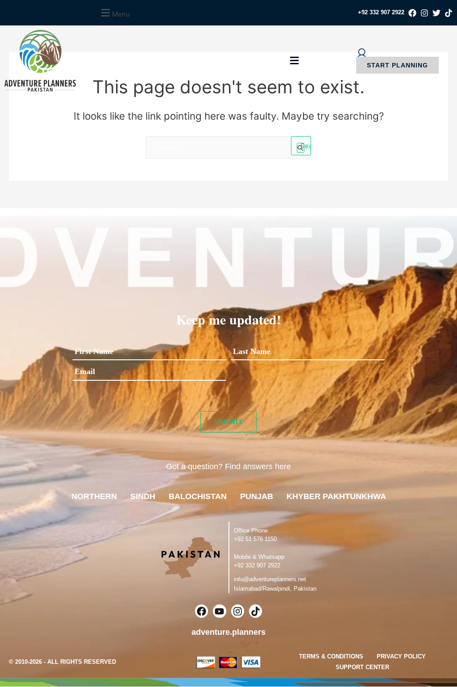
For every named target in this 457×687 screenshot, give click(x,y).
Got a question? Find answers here (228, 466)
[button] (114, 12)
